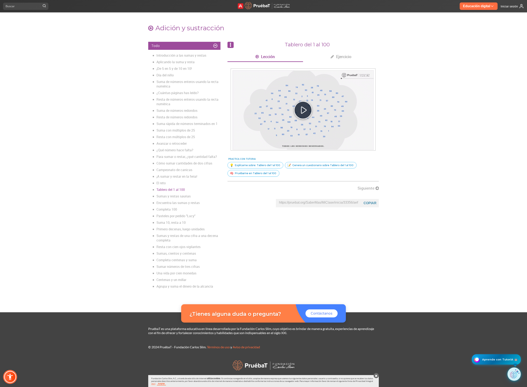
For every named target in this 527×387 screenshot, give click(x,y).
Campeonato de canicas (174, 170)
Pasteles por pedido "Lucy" (175, 216)
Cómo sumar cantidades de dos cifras (184, 163)
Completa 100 (166, 209)
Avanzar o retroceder (171, 143)
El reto (161, 183)
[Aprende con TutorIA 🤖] (514, 374)
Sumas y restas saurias (173, 196)
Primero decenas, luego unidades (180, 229)
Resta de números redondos (176, 117)
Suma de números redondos (176, 110)
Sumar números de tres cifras (178, 266)
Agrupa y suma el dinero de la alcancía (184, 286)
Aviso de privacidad (246, 347)
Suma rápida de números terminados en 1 (187, 123)
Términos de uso (218, 347)
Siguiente (366, 188)
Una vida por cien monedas (176, 273)
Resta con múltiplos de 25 (175, 137)
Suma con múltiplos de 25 (175, 130)
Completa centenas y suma (176, 260)
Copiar (370, 203)
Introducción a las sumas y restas (181, 55)
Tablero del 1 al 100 (170, 189)
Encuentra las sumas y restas (178, 202)
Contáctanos (321, 313)
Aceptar (161, 383)
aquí (153, 383)
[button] (10, 377)
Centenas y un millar (171, 279)
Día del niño (165, 75)
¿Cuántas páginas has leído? (177, 93)
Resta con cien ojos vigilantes (178, 247)
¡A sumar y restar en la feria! (176, 176)
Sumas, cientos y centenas (176, 253)
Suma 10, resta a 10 (171, 222)
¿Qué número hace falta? (174, 150)
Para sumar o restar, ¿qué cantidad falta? (186, 156)
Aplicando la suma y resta (175, 62)
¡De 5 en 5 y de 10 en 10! (174, 68)
